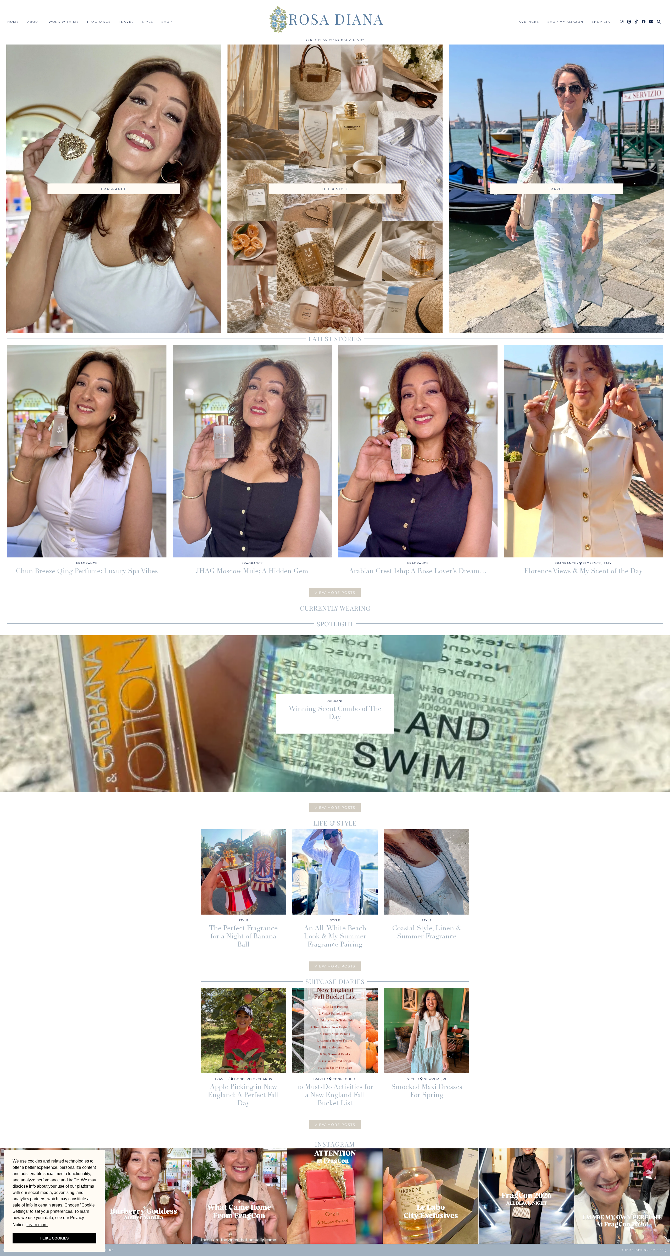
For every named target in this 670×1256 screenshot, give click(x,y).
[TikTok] (637, 22)
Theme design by (644, 1250)
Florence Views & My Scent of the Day (583, 571)
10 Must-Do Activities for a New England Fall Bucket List (335, 1095)
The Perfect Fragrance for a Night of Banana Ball (243, 936)
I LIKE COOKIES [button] (54, 1238)
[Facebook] (644, 22)
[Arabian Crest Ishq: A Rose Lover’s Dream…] (418, 451)
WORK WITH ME (64, 22)
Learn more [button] (37, 1224)
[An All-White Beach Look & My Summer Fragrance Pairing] (335, 872)
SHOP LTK (601, 22)
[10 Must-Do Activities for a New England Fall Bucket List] (335, 1030)
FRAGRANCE (99, 22)
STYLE (147, 22)
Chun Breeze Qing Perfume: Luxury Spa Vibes (87, 571)
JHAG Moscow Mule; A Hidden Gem (252, 571)
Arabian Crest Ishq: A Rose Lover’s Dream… (418, 571)
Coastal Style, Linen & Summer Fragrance (426, 932)
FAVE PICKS (527, 22)
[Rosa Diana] (334, 19)
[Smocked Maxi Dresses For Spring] (426, 1030)
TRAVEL (126, 22)
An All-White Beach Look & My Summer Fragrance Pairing (335, 936)
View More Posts (335, 592)
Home (13, 22)
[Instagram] (622, 22)
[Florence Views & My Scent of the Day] (583, 451)
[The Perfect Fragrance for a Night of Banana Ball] (243, 872)
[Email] (651, 22)
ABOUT (33, 22)
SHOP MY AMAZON (565, 22)
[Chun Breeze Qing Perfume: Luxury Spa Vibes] (86, 451)
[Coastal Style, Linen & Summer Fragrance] (426, 872)
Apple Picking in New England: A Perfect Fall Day (243, 1095)
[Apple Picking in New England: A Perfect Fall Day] (243, 1030)
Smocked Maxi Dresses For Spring (426, 1091)
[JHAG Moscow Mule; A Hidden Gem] (252, 451)
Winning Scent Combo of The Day (335, 713)
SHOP (166, 22)
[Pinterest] (629, 22)
